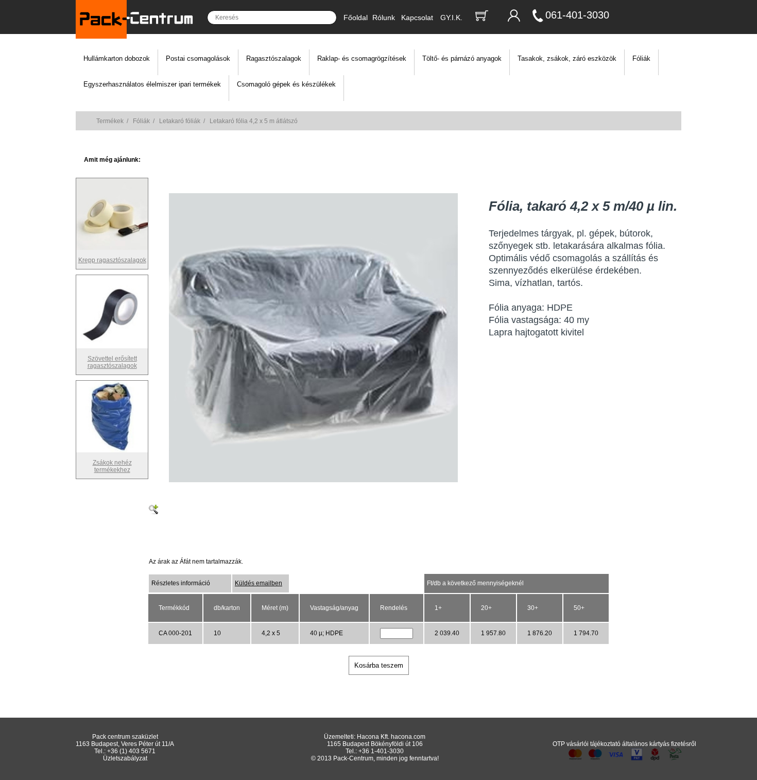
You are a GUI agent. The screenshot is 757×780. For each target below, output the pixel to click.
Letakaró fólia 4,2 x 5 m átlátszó (254, 121)
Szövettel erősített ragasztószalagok (112, 362)
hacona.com (408, 736)
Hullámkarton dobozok (116, 58)
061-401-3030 (577, 15)
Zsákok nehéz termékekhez (112, 466)
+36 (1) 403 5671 (131, 751)
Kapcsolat (417, 17)
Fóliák (641, 58)
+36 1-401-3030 (381, 751)
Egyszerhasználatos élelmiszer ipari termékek (152, 84)
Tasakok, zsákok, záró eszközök (567, 58)
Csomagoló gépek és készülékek (286, 84)
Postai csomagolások (198, 58)
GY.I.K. (451, 17)
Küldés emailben (258, 583)
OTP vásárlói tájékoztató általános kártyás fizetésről (624, 744)
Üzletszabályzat (125, 758)
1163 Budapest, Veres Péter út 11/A (125, 744)
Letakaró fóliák (179, 121)
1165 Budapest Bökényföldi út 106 (375, 744)
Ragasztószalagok (273, 58)
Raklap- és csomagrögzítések (361, 58)
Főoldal (355, 17)
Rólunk (383, 17)
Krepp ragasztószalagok (112, 260)
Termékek (110, 121)
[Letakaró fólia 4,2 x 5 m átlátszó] (313, 480)
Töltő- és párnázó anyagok (462, 58)
